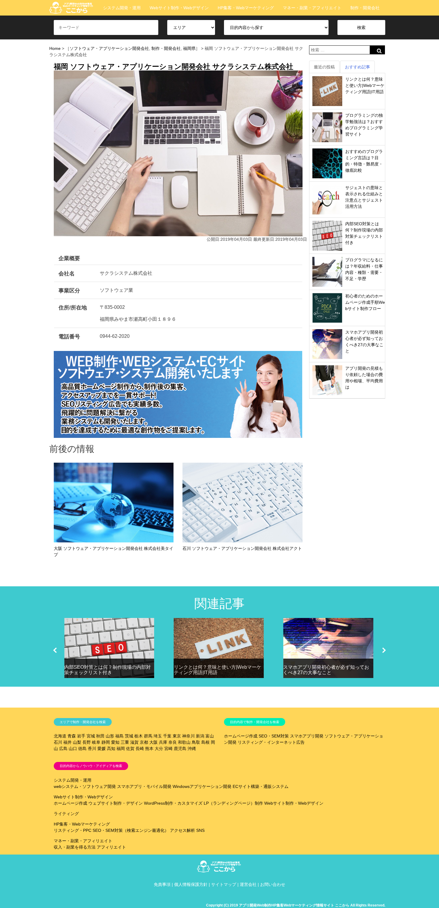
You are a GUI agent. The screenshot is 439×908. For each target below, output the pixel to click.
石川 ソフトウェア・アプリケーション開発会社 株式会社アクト (242, 548)
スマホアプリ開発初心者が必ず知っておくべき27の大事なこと (326, 670)
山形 (110, 736)
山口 (73, 748)
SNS (200, 830)
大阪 (153, 742)
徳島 (82, 748)
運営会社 (248, 884)
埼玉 (158, 736)
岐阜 (96, 742)
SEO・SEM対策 (274, 736)
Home (55, 48)
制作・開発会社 (365, 7)
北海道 (60, 736)
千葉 (167, 736)
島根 (205, 742)
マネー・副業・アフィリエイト (312, 7)
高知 (111, 748)
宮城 (91, 736)
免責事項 (162, 884)
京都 (144, 742)
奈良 (172, 742)
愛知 (115, 742)
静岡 (106, 742)
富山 (209, 736)
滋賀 (134, 742)
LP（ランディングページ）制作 (233, 803)
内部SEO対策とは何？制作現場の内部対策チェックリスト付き (107, 670)
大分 (159, 748)
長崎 (140, 748)
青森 (71, 736)
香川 (92, 748)
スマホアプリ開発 (306, 736)
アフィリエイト (111, 847)
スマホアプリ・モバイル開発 (144, 786)
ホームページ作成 (240, 736)
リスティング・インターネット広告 (271, 742)
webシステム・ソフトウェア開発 (85, 786)
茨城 (129, 736)
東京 (177, 736)
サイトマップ (223, 884)
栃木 (138, 736)
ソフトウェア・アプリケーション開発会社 (109, 48)
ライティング (66, 813)
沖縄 (192, 748)
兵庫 (163, 742)
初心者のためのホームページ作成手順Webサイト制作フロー (365, 302)
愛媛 (101, 748)
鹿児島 (180, 748)
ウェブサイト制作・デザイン (115, 803)
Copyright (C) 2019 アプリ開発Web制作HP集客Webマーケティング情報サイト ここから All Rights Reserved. (295, 905)
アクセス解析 (182, 830)
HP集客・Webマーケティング (246, 7)
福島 (119, 736)
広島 (63, 748)
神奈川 (188, 736)
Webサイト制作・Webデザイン (179, 7)
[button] (55, 650)
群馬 (148, 736)
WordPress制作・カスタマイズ (173, 803)
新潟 (200, 736)
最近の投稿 (324, 67)
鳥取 (196, 742)
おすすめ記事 (357, 67)
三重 (125, 742)
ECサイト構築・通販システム (260, 786)
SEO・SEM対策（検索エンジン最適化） (131, 830)
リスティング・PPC (72, 830)
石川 (58, 742)
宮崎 (168, 748)
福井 (67, 742)
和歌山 (184, 742)
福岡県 (189, 48)
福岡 (120, 748)
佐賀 (130, 748)
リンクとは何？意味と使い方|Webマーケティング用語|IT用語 (364, 85)
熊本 (149, 748)
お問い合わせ (272, 884)
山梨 (77, 742)
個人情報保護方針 (191, 884)
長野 (86, 742)
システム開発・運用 (122, 7)
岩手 (81, 736)
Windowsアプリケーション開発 (202, 786)
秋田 (100, 736)
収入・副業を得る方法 (75, 847)
